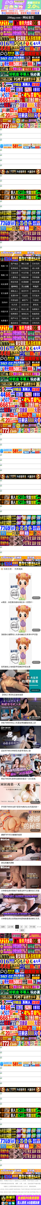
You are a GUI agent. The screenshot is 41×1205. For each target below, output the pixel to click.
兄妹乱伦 (25, 318)
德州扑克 (35, 291)
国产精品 (14, 264)
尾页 (22, 930)
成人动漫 (35, 268)
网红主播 (25, 264)
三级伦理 (14, 273)
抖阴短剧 (25, 323)
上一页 (10, 927)
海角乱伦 (25, 314)
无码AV (5, 302)
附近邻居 (14, 282)
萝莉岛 (35, 305)
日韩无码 (35, 323)
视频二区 (4, 275)
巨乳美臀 (35, 273)
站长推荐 (4, 284)
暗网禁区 (14, 314)
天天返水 (35, 296)
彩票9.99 (14, 296)
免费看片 (4, 321)
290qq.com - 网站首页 (20, 17)
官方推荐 (4, 293)
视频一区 (4, 266)
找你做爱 (35, 282)
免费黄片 (35, 309)
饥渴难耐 (25, 282)
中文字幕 (25, 273)
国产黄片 (14, 309)
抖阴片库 (4, 312)
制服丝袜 (25, 277)
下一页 (32, 927)
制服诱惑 (35, 314)
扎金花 (25, 296)
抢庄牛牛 (25, 291)
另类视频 (35, 277)
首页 (3, 927)
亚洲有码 (14, 268)
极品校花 (14, 323)
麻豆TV (25, 300)
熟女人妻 (25, 309)
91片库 (14, 305)
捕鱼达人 (14, 291)
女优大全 (25, 305)
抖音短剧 (14, 300)
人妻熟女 (14, 277)
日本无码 (35, 264)
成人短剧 (35, 318)
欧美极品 (25, 268)
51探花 (36, 300)
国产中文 (14, 318)
